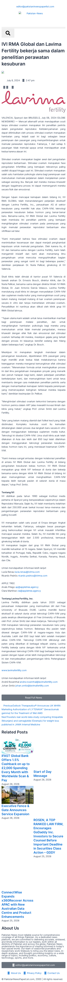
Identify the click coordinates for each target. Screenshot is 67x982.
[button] (33, 28)
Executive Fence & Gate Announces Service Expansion (15, 810)
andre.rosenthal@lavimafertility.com (39, 681)
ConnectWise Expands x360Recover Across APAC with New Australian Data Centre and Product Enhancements (17, 904)
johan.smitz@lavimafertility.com (32, 685)
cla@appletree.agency (29, 590)
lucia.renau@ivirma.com (27, 572)
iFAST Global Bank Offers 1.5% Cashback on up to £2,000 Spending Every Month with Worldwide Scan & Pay (16, 768)
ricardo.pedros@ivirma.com (32, 575)
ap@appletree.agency (26, 587)
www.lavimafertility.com (14, 670)
